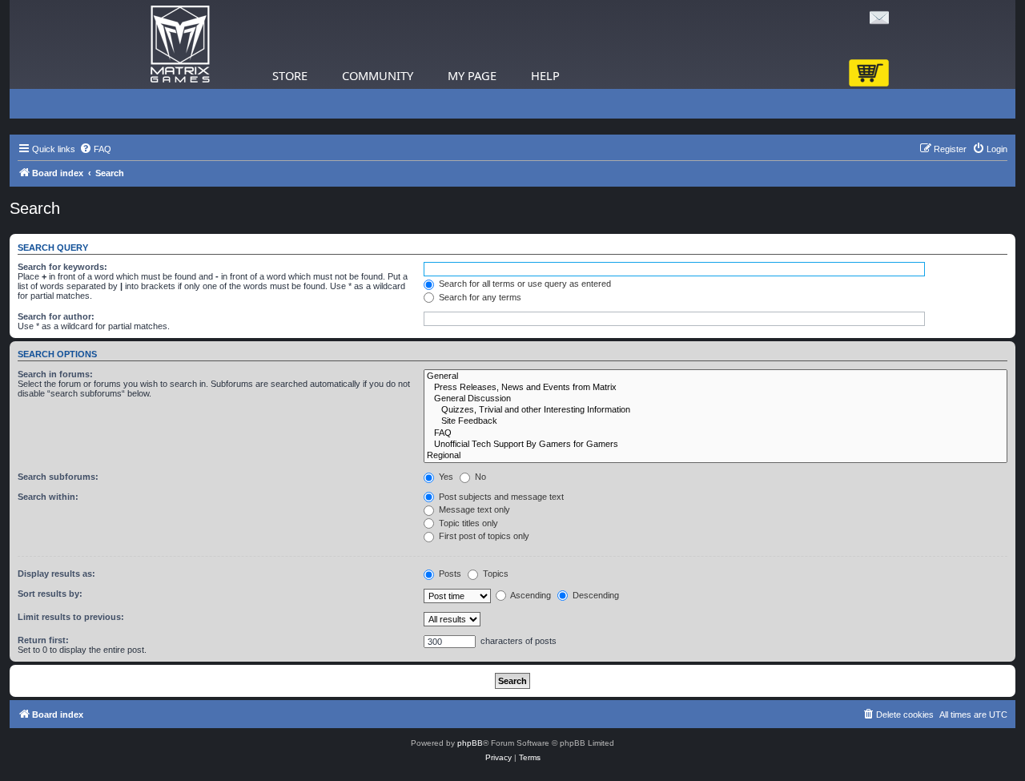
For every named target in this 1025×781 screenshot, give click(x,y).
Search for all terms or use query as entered (523, 283)
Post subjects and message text (500, 496)
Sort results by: (50, 593)
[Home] (180, 44)
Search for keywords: (62, 267)
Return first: (43, 640)
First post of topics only (482, 536)
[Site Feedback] (715, 421)
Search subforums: (58, 476)
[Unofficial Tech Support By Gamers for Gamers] (715, 444)
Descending (594, 595)
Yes (444, 476)
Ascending (529, 595)
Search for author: (56, 316)
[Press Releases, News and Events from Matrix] (715, 387)
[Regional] (715, 455)
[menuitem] (95, 149)
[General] (715, 376)
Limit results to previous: (71, 617)
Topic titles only (467, 523)
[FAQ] (715, 433)
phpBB (470, 743)
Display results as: (56, 573)
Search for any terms (478, 297)
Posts (448, 573)
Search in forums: (55, 374)
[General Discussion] (715, 399)
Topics (494, 573)
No (479, 476)
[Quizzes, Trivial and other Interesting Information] (715, 410)
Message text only (473, 509)
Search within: (48, 496)
